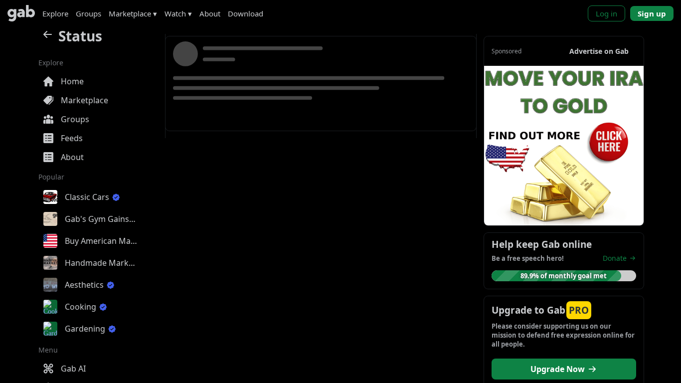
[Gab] (21, 13)
